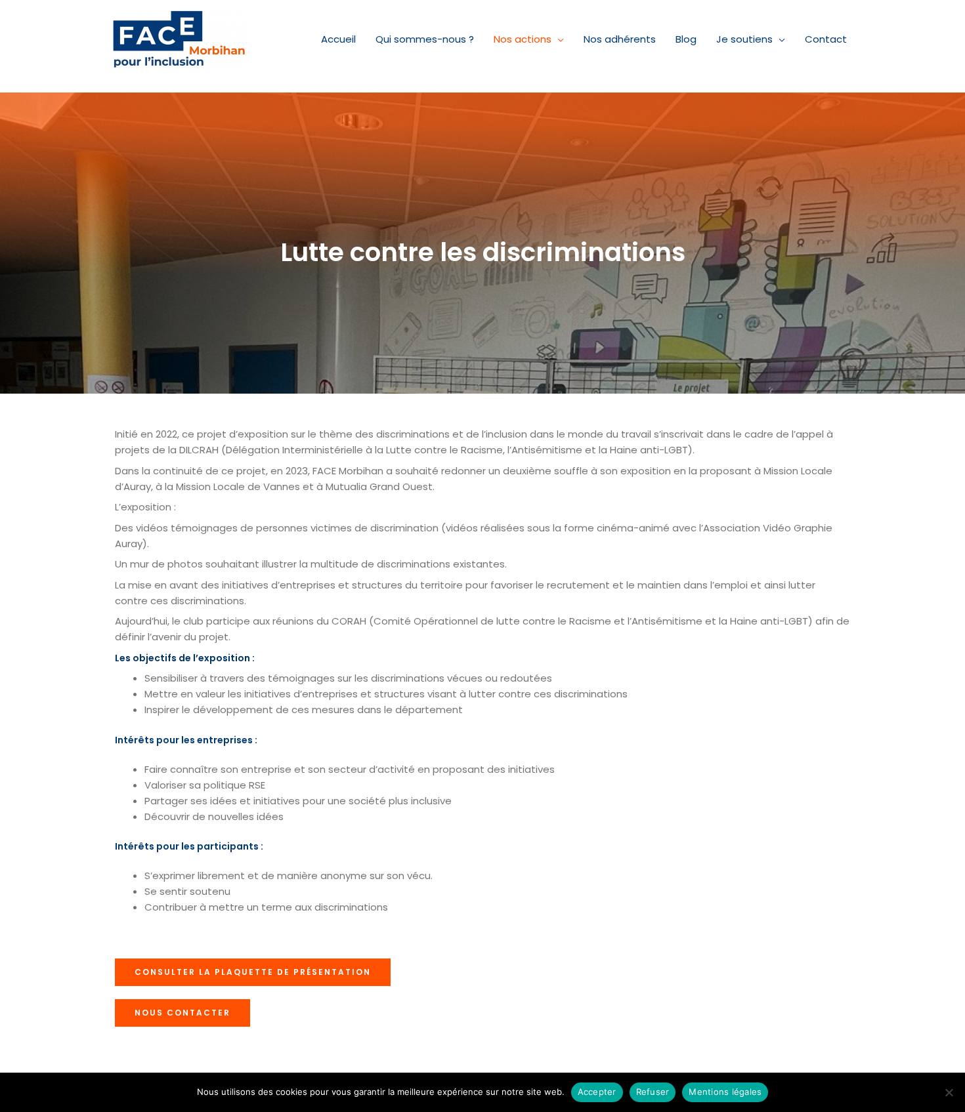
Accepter (597, 1091)
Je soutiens (744, 39)
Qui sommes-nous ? (424, 39)
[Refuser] (948, 1092)
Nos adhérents (620, 39)
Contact (826, 39)
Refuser (653, 1091)
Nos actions (522, 39)
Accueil (338, 39)
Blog (686, 39)
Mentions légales (725, 1091)
